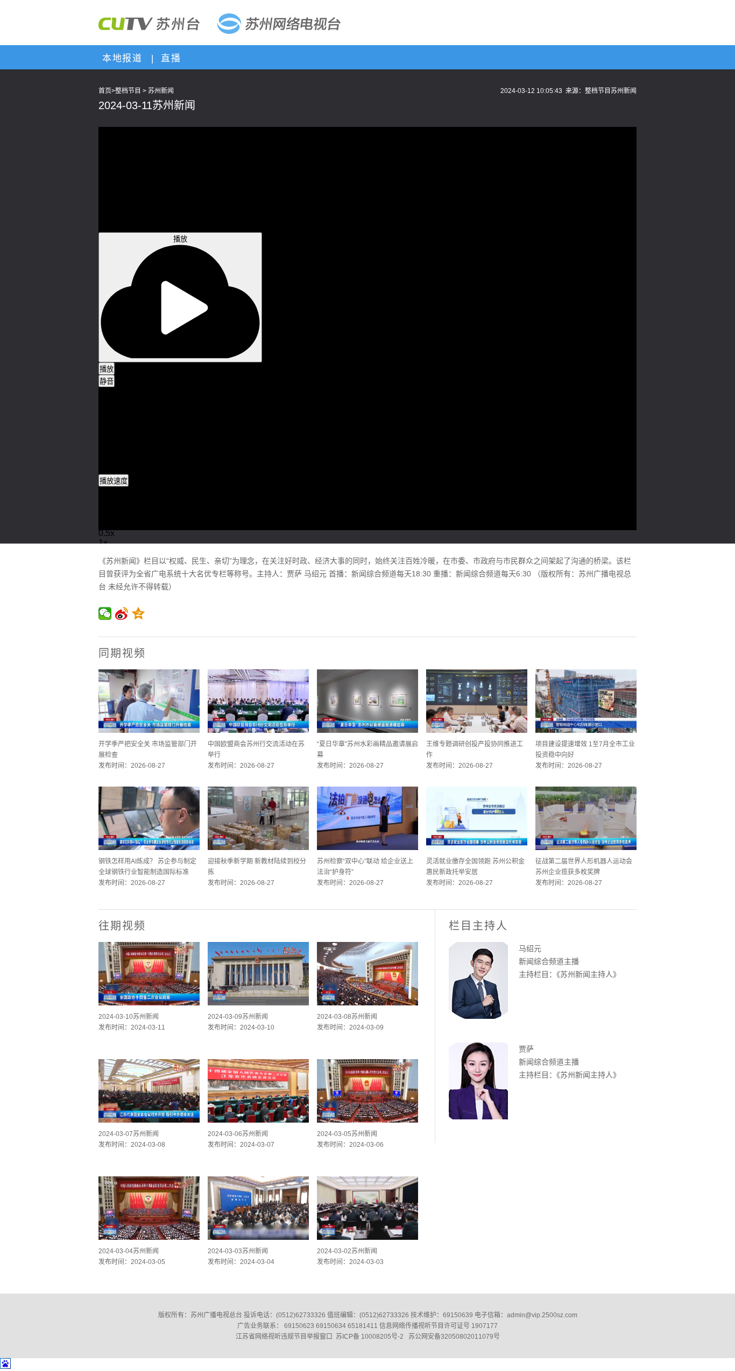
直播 (169, 58)
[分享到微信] (105, 613)
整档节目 (128, 91)
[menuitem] (367, 216)
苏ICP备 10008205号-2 (370, 1336)
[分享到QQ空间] (138, 613)
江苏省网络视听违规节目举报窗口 (284, 1336)
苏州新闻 (161, 91)
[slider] (367, 429)
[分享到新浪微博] (122, 613)
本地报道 (120, 58)
